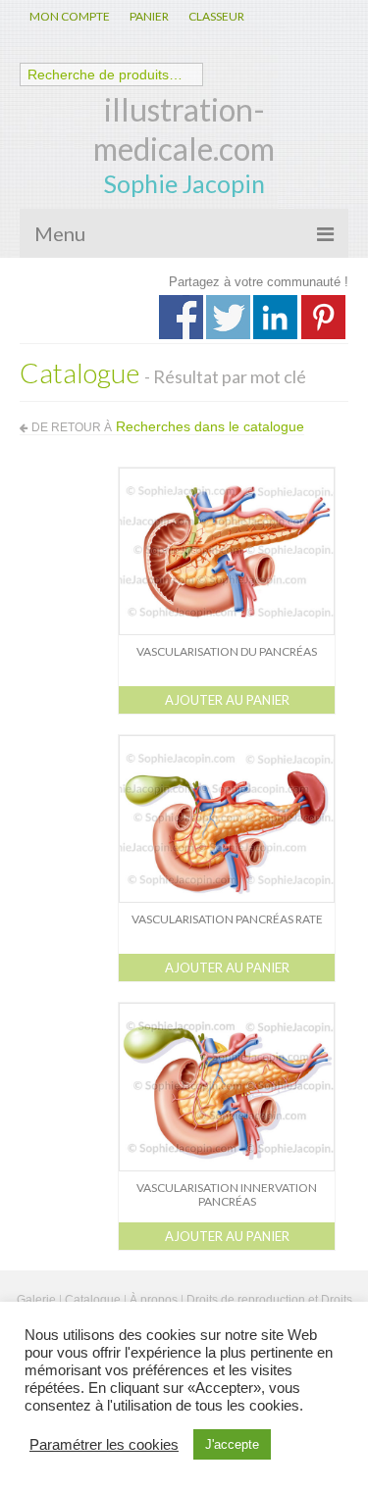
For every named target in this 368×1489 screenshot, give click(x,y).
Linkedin (275, 317)
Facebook (181, 317)
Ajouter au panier (227, 700)
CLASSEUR (216, 16)
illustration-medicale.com (184, 129)
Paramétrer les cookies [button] (104, 1445)
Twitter (228, 317)
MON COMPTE (69, 16)
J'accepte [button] (232, 1444)
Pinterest (323, 317)
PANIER (149, 16)
